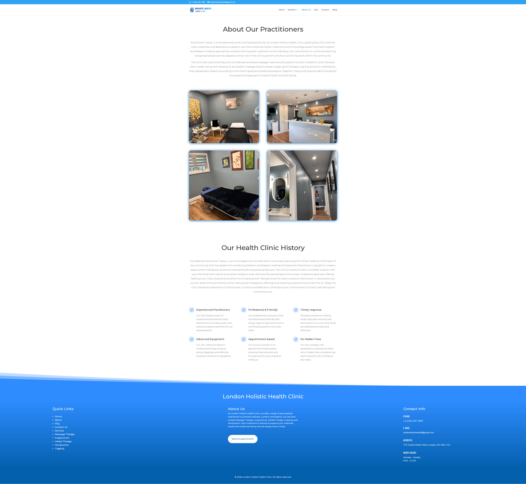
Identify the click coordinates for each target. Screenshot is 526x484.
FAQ (316, 10)
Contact (325, 10)
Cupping (59, 448)
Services (291, 10)
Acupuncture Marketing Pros (269, 481)
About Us (306, 10)
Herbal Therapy (63, 441)
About (58, 420)
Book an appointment (243, 439)
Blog (335, 10)
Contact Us (61, 427)
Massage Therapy (65, 434)
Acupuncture (62, 438)
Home (281, 10)
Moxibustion (62, 445)
